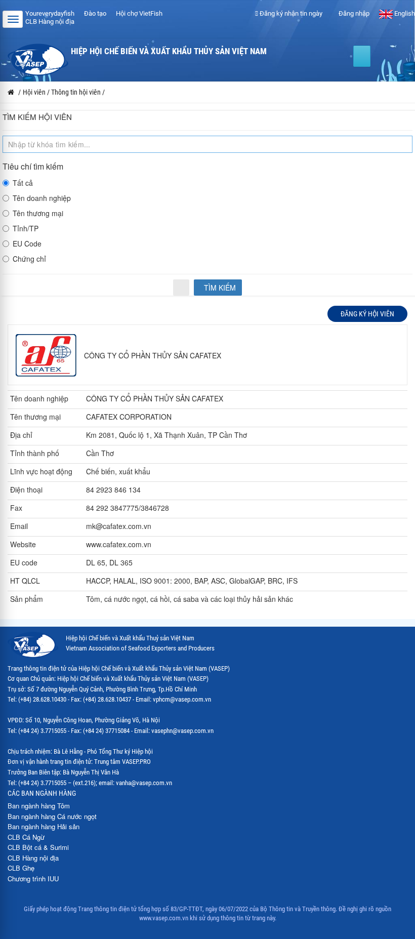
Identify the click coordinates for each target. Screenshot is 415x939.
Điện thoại (26, 489)
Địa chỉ (21, 435)
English (404, 13)
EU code (23, 562)
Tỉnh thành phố (34, 453)
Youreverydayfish (49, 13)
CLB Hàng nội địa (49, 21)
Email (19, 526)
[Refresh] (181, 287)
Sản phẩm (26, 599)
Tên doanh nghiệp (42, 198)
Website (23, 544)
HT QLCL (25, 581)
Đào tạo (95, 13)
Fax (16, 508)
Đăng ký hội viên (367, 314)
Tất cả (23, 183)
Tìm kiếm (219, 287)
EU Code (27, 243)
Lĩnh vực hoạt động (41, 471)
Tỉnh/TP (25, 228)
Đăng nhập (353, 13)
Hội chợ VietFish (139, 13)
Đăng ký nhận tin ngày (290, 13)
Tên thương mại (38, 213)
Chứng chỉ (29, 259)
